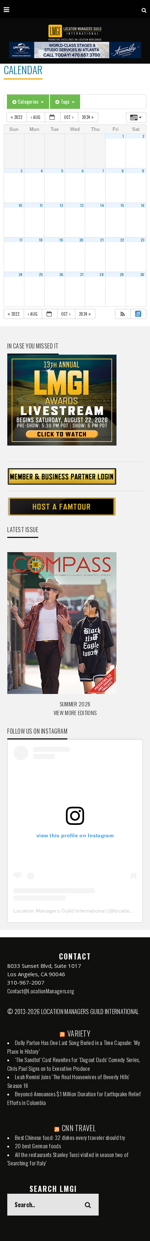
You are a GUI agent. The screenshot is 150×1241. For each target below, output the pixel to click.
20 (81, 240)
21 (102, 240)
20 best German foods (38, 1146)
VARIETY (78, 1033)
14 (102, 205)
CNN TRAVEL (79, 1127)
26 (61, 274)
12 (61, 205)
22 (122, 240)
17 (21, 240)
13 (82, 205)
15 (122, 205)
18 (41, 240)
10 (21, 205)
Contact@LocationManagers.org (40, 991)
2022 (18, 117)
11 (41, 205)
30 (142, 274)
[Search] (144, 9)
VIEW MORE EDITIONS (75, 713)
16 (143, 205)
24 (21, 274)
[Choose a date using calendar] (52, 117)
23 (143, 240)
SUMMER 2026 (75, 704)
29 (122, 274)
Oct (68, 117)
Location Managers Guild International (59, 911)
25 (41, 274)
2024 (86, 117)
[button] (122, 314)
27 (82, 274)
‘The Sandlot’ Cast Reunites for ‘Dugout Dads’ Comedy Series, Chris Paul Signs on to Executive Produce (73, 1064)
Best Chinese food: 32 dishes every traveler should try (70, 1137)
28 (101, 274)
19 (61, 240)
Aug (37, 117)
